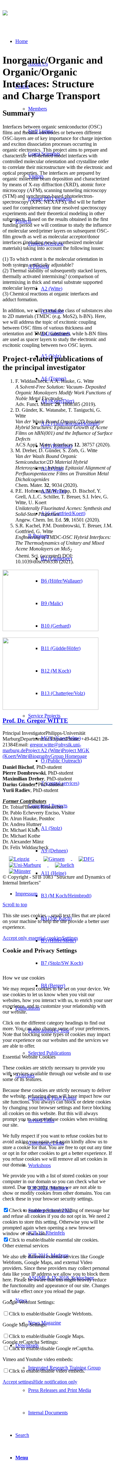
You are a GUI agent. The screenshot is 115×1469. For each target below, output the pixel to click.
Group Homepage (68, 756)
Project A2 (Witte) (44, 750)
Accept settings (18, 1382)
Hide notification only (55, 1382)
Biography (39, 756)
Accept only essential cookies (32, 938)
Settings (70, 938)
